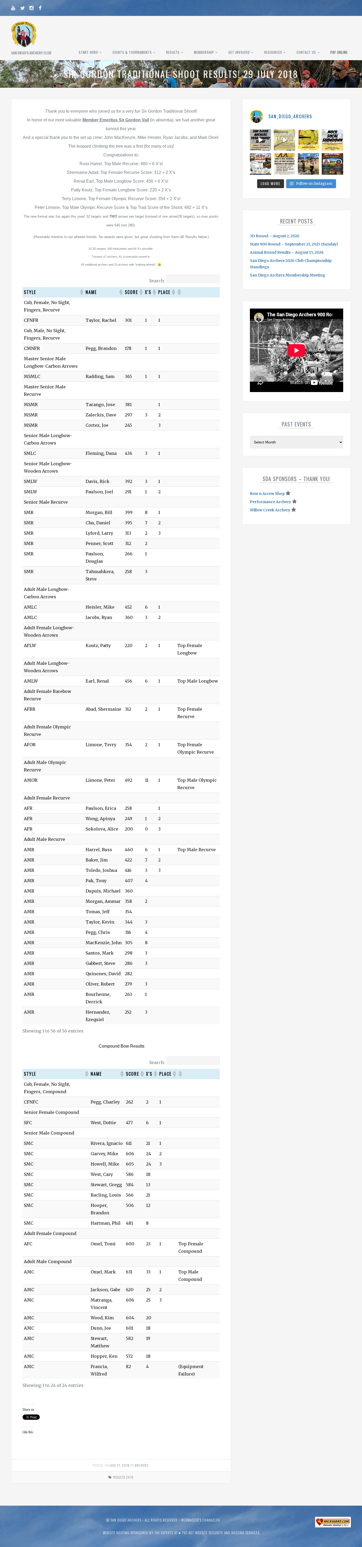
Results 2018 (123, 1477)
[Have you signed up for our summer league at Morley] (284, 140)
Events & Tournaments (132, 52)
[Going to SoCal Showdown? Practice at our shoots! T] (284, 164)
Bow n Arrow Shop (267, 493)
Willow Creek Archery (270, 510)
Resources (273, 52)
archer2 (142, 1465)
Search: (157, 280)
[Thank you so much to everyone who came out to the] (308, 164)
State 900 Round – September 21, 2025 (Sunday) (294, 244)
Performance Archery (270, 501)
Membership (204, 52)
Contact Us (306, 52)
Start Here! (88, 52)
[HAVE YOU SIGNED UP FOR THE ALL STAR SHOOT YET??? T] (332, 164)
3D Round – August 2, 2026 (274, 236)
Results (173, 52)
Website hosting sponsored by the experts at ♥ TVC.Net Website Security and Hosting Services (181, 1532)
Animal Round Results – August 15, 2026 (287, 252)
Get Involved (239, 52)
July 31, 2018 (119, 1465)
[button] (81, 292)
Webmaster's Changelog (200, 1520)
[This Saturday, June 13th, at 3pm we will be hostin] (332, 140)
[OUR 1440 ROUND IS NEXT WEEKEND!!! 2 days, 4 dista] (260, 140)
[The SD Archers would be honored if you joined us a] (308, 140)
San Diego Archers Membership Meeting (287, 275)
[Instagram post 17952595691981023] (260, 164)
